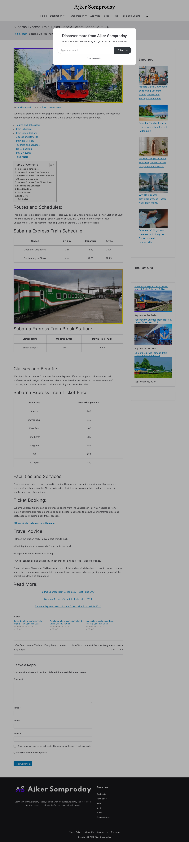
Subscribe (123, 50)
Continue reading (95, 58)
